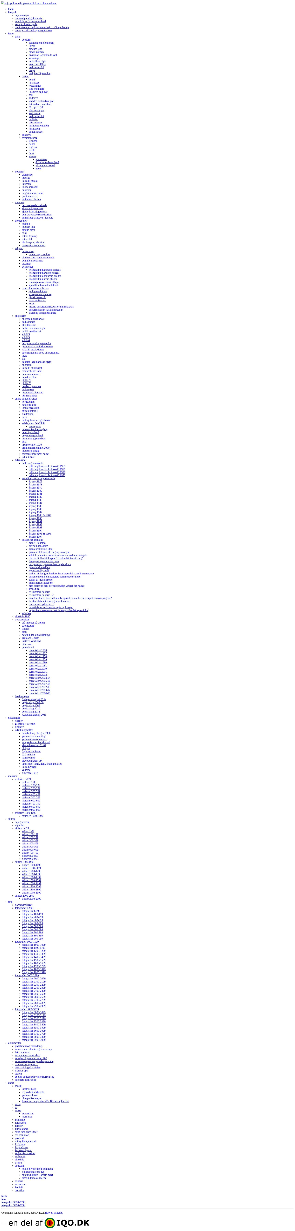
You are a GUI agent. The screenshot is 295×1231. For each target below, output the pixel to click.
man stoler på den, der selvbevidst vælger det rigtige (57, 585)
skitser (11, 818)
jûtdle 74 (26, 380)
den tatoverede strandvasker (37, 214)
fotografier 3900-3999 (34, 1039)
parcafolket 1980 (38, 662)
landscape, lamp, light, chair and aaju (42, 763)
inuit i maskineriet (31, 331)
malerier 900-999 (31, 809)
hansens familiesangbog (34, 429)
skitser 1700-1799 (31, 886)
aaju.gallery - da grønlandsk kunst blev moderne (30, 3)
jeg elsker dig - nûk (39, 570)
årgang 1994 (35, 530)
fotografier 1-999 (24, 907)
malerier (12, 776)
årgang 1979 (35, 487)
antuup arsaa (28, 229)
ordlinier (33, 119)
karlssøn (26, 183)
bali (31, 94)
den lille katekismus (32, 260)
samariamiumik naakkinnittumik (46, 309)
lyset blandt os (29, 196)
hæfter (25, 76)
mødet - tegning (37, 542)
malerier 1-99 (29, 782)
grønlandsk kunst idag (40, 548)
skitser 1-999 (22, 828)
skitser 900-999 (30, 858)
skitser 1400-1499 (31, 877)
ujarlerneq (27, 174)
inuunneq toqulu (30, 450)
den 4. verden (29, 377)
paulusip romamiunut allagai (44, 282)
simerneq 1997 (30, 772)
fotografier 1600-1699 (34, 963)
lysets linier (35, 85)
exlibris (19, 1181)
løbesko (26, 177)
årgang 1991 (35, 521)
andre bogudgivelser (26, 398)
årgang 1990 (35, 518)
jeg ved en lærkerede (33, 1092)
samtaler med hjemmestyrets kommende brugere (54, 576)
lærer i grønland (30, 432)
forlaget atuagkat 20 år (34, 699)
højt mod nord (22, 1052)
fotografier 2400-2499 (34, 990)
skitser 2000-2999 (24, 895)
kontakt (19, 1187)
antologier (20, 315)
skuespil (19, 1165)
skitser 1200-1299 (31, 871)
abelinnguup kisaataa (33, 242)
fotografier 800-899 (32, 935)
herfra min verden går (33, 328)
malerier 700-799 (31, 803)
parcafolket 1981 (38, 665)
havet (38, 168)
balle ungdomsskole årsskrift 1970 (47, 469)
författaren (34, 128)
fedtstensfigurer (23, 1150)
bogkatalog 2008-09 (33, 702)
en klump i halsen (31, 199)
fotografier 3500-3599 (34, 1027)
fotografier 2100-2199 (34, 981)
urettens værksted (31, 641)
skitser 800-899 (30, 855)
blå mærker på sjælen (33, 622)
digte (17, 36)
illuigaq (26, 748)
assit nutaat (34, 113)
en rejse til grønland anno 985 (31, 1058)
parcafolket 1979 (38, 659)
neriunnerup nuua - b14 (27, 1055)
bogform (26, 39)
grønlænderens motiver (34, 739)
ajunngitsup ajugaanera (34, 211)
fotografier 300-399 (32, 920)
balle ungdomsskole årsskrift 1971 (47, 472)
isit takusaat (28, 456)
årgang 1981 (35, 493)
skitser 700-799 (30, 852)
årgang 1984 (35, 502)
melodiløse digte (37, 61)
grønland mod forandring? (29, 1046)
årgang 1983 (35, 499)
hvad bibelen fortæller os (35, 288)
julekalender (21, 1128)
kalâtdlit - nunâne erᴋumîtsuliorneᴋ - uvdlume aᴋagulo (58, 555)
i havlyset (34, 82)
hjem (10, 8)
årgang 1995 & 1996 (40, 533)
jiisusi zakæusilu (37, 297)
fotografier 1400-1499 (34, 957)
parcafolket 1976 (38, 650)
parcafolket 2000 (38, 668)
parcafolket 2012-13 (39, 687)
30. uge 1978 (36, 107)
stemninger (34, 58)
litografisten (21, 1147)
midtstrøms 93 (36, 116)
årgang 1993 (35, 527)
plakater (19, 726)
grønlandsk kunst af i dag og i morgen (49, 552)
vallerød (26, 769)
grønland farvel (30, 1095)
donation (19, 1190)
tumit (24, 417)
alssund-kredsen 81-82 (34, 745)
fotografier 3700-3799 (34, 1033)
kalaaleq (26, 613)
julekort (19, 1125)
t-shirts (18, 1162)
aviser (18, 1110)
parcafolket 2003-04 (39, 677)
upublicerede (36, 131)
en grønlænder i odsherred (36, 742)
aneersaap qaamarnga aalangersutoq (34, 1061)
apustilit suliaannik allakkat (43, 285)
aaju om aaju (22, 15)
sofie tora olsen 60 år (26, 1131)
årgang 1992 (35, 524)
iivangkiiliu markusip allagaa (44, 272)
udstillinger (14, 717)
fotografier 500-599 (32, 926)
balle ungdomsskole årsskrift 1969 (47, 466)
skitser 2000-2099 (31, 898)
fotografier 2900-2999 (34, 1006)
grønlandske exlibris (39, 567)
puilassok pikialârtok (33, 318)
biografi (12, 12)
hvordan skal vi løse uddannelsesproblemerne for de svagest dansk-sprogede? (70, 598)
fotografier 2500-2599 (34, 993)
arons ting (34, 588)
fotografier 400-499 (32, 923)
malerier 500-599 (31, 797)
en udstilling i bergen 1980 (36, 733)
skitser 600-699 (30, 849)
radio (17, 1104)
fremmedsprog (29, 137)
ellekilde (19, 1159)
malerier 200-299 (31, 788)
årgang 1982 (35, 496)
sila (23, 358)
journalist (27, 1116)
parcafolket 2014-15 (39, 693)
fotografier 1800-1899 (34, 969)
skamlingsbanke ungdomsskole (38, 478)
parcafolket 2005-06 (39, 680)
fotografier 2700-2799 (34, 1000)
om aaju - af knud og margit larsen (33, 30)
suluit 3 (26, 334)
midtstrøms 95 (36, 67)
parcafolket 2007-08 (39, 683)
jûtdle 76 (26, 383)
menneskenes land (31, 371)
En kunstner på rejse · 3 (41, 604)
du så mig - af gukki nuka (29, 18)
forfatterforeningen (39, 125)
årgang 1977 (35, 481)
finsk (31, 153)
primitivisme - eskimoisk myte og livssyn (51, 607)
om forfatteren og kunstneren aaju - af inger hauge (42, 27)
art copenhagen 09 (32, 760)
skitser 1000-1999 (24, 861)
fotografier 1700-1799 (34, 966)
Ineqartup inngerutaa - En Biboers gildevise (45, 1101)
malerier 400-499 (31, 794)
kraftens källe (29, 1088)
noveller (19, 171)
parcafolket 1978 (38, 656)
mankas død (21, 1070)
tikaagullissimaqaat (32, 1098)
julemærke (20, 1122)
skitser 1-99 (28, 831)
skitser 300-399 (30, 840)
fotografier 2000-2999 (27, 975)
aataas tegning (29, 236)
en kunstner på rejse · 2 (41, 595)
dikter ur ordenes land (47, 162)
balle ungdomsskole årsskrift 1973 (47, 475)
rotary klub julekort (25, 1141)
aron (24, 631)
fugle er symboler (31, 751)
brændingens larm (38, 545)
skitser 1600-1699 (31, 883)
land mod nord (36, 88)
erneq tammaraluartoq (40, 294)
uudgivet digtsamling (40, 73)
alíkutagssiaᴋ (29, 325)
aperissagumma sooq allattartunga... (41, 352)
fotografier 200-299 (32, 917)
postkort (19, 1138)
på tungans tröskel (45, 165)
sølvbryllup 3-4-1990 (33, 423)
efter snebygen (36, 110)
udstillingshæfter (24, 730)
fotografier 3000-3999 (27, 1009)
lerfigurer (20, 1144)
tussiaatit (26, 263)
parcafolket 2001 (38, 671)
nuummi (26, 190)
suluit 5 (26, 337)
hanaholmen (28, 757)
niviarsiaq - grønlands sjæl (43, 55)
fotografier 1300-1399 (34, 953)
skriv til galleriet (53, 1212)
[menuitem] (151, 9)
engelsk (33, 147)
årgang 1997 (35, 536)
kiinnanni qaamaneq (33, 208)
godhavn (33, 97)
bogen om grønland (32, 435)
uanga (32, 70)
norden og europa (31, 386)
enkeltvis (26, 134)
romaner (19, 202)
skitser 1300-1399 (31, 874)
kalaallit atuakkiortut (33, 349)
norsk (32, 150)
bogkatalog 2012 (31, 711)
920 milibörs (28, 754)
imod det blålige (37, 64)
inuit (24, 355)
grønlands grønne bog (33, 438)
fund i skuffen (36, 51)
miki (24, 232)
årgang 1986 (35, 509)
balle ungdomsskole (32, 463)
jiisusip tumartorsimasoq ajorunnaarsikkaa (51, 306)
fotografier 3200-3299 (34, 1018)
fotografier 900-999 (32, 938)
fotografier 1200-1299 (34, 950)
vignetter (19, 825)
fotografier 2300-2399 (34, 987)
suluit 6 (26, 340)
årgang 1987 (35, 512)
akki (24, 441)
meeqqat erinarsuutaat (33, 245)
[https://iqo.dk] (147, 1223)
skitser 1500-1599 (31, 880)
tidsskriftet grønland (32, 539)
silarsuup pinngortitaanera (42, 312)
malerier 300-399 (31, 791)
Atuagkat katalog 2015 (34, 714)
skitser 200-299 (30, 837)
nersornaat (20, 1184)
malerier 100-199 (31, 785)
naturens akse (29, 404)
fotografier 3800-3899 (34, 1036)
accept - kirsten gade (26, 24)
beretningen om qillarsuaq (36, 634)
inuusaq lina (28, 226)
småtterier (20, 1156)
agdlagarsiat (28, 321)
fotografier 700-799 (32, 932)
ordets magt (28, 251)
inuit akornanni (30, 186)
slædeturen (27, 413)
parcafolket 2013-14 (39, 690)
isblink (25, 628)
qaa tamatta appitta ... (26, 1064)
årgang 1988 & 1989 (40, 515)
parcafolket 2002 (38, 674)
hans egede (35, 426)
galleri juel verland (25, 723)
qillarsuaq (27, 644)
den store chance (31, 374)
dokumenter (14, 1042)
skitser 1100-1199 (31, 868)
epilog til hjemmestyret (41, 579)
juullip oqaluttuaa (38, 291)
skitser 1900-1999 (31, 892)
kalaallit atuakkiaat (32, 367)
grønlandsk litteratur (32, 392)
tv (16, 1107)
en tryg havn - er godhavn (36, 420)
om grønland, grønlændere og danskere (50, 564)
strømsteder (28, 625)
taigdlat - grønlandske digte (36, 361)
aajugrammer (22, 822)
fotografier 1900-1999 (34, 972)
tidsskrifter (20, 460)
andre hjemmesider (25, 1153)
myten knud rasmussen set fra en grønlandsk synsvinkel (58, 610)
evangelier (27, 266)
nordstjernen (28, 401)
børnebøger (21, 220)
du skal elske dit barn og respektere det (49, 601)
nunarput (26, 364)
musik (18, 1085)
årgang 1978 (35, 484)
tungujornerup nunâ (32, 193)
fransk (32, 143)
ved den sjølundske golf (41, 101)
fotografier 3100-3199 (34, 1015)
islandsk (33, 140)
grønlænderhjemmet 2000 (36, 447)
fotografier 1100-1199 (33, 947)
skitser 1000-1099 (31, 865)
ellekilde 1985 (22, 616)
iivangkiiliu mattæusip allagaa (45, 269)
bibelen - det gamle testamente (38, 257)
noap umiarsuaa (37, 300)
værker (19, 720)
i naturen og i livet (38, 91)
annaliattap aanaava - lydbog (37, 217)
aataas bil (27, 239)
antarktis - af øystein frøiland (30, 21)
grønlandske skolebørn (41, 582)
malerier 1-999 (23, 779)
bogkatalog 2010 (31, 708)
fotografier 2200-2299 (34, 984)
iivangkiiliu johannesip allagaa (45, 275)
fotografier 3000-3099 (34, 1012)
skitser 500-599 (30, 846)
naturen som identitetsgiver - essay (33, 1049)
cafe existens (35, 122)
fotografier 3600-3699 (34, 1030)
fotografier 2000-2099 (34, 978)
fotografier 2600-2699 (34, 996)
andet (11, 1082)
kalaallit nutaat (29, 180)
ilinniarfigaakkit (30, 407)
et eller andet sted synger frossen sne (34, 1076)
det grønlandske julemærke (36, 343)
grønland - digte (30, 637)
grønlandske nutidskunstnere (37, 346)
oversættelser (22, 619)
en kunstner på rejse (39, 591)
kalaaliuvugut (29, 766)
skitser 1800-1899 (31, 889)
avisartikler (28, 1113)
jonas (31, 303)
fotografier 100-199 (32, 914)
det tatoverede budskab (34, 205)
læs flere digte (29, 395)
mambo (26, 223)
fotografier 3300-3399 (34, 1021)
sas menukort (22, 1135)
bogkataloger (22, 696)
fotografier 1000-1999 (27, 941)
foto (10, 901)
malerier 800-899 (31, 806)
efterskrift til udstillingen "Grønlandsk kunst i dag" (56, 558)
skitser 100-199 (30, 834)
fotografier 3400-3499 (34, 1024)
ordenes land (35, 48)
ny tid (32, 79)
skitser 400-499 (30, 843)
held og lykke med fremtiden (37, 1168)
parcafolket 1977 (38, 653)
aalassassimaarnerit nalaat (35, 453)
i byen (32, 45)
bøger (11, 33)
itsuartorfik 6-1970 (32, 444)
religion (19, 248)
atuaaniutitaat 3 (30, 410)
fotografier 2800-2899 (34, 1003)
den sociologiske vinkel (27, 1067)
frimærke (20, 1119)
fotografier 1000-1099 (34, 944)
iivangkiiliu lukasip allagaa (43, 278)
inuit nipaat (28, 389)
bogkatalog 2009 (31, 705)
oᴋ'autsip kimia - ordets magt (37, 1174)
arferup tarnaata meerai (34, 1177)
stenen (18, 1073)
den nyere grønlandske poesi (44, 561)
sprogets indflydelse (25, 1079)
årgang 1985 (35, 506)
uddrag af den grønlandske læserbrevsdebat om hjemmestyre (61, 573)
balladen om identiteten (41, 42)
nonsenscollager (23, 904)
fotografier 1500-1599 (34, 960)
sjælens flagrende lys (33, 1171)
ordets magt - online (39, 254)
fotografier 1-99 (30, 911)
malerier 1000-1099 (25, 812)
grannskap (41, 159)
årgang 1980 (35, 490)
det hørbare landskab (40, 104)
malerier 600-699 (31, 800)
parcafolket (28, 647)
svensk (32, 156)
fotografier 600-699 (32, 929)
